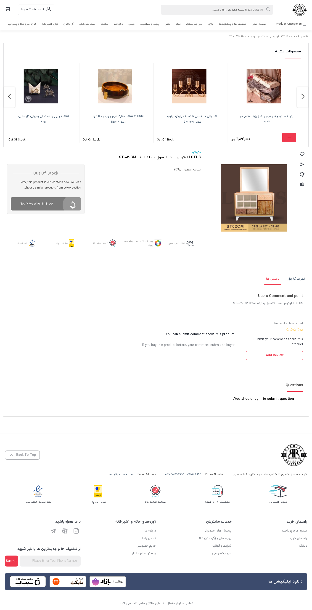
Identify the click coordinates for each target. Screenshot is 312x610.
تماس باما (149, 538)
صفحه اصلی (259, 24)
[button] (302, 97)
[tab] (296, 279)
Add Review (274, 355)
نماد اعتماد (22, 243)
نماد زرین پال (62, 243)
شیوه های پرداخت (294, 531)
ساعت (104, 24)
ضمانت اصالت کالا (100, 243)
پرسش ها (273, 279)
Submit (11, 561)
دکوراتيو (118, 24)
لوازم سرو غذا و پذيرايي (22, 24)
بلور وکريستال (194, 24)
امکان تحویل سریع (177, 243)
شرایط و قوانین (221, 546)
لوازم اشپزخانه (49, 24)
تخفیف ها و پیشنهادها (232, 24)
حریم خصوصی (222, 553)
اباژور (211, 24)
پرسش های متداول (218, 531)
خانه (306, 36)
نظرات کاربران (296, 279)
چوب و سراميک (149, 24)
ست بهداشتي (87, 24)
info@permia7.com (121, 474)
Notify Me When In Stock (36, 204)
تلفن (167, 24)
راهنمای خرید (298, 538)
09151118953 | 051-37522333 (183, 474)
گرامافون (68, 24)
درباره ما (150, 531)
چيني (131, 24)
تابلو (178, 24)
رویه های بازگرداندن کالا (215, 538)
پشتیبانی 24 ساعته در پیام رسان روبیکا (138, 243)
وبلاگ (303, 546)
